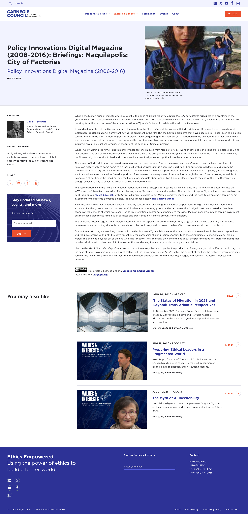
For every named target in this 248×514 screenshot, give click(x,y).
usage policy (100, 274)
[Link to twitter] (221, 3)
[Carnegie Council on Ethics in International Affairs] (24, 13)
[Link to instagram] (238, 3)
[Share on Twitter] (10, 183)
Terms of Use (231, 509)
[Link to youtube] (226, 3)
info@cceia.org (197, 461)
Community (149, 13)
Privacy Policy (191, 509)
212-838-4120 (197, 465)
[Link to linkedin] (215, 3)
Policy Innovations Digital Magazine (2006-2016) (66, 71)
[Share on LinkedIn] (19, 183)
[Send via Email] (36, 183)
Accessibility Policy (211, 509)
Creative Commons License (138, 271)
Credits (177, 509)
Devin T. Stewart (36, 121)
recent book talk (104, 195)
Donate (232, 14)
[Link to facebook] (232, 3)
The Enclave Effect (163, 198)
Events (164, 13)
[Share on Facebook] (27, 183)
